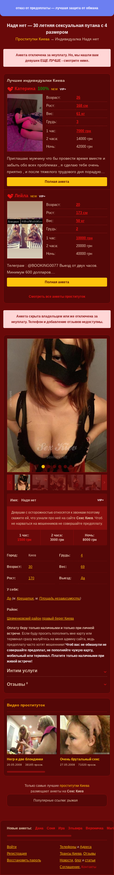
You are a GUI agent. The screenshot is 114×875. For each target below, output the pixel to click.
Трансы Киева (71, 854)
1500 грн (24, 540)
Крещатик (25, 598)
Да (83, 578)
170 (31, 578)
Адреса (86, 847)
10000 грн (84, 238)
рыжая (72, 800)
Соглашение (70, 867)
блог (78, 860)
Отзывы (89, 854)
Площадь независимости (59, 598)
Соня (51, 828)
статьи (90, 860)
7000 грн (83, 131)
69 (83, 567)
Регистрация (17, 854)
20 (78, 205)
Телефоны (68, 847)
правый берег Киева (58, 618)
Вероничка (94, 828)
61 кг (80, 114)
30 (30, 567)
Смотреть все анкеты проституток (57, 297)
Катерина (25, 88)
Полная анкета (57, 182)
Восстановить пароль (24, 860)
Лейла (21, 195)
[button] (9, 482)
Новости (66, 860)
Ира (61, 828)
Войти (12, 847)
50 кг (80, 221)
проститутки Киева (74, 786)
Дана (39, 828)
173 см (82, 213)
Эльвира (75, 828)
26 (78, 97)
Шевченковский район (24, 618)
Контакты (88, 867)
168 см (82, 105)
